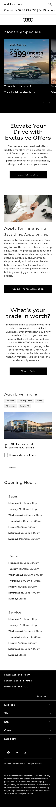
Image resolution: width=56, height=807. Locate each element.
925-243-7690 (27, 10)
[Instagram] (25, 752)
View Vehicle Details (16, 86)
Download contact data (22, 455)
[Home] (28, 20)
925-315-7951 (23, 680)
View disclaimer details (17, 92)
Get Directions (47, 10)
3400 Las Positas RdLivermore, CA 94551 (21, 445)
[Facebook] (8, 752)
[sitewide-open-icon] (50, 4)
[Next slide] (49, 102)
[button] (28, 704)
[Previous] (43, 102)
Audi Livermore (13, 4)
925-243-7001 (21, 686)
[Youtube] (17, 752)
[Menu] (6, 19)
